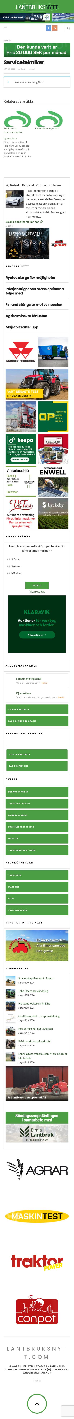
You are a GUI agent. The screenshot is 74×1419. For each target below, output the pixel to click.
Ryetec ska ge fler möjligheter (30, 277)
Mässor (13, 838)
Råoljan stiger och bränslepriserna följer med (35, 291)
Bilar (11, 898)
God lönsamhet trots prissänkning (39, 1016)
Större (15, 559)
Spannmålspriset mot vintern (35, 978)
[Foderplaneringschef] (49, 119)
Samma (15, 566)
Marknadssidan (17, 815)
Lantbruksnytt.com (37, 1353)
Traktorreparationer (21, 850)
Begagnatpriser (18, 792)
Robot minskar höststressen (35, 1028)
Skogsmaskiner (17, 910)
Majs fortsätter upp (22, 327)
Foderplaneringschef (46, 128)
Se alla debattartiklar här (23, 221)
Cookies (37, 1380)
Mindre (15, 573)
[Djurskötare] (19, 147)
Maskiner (14, 887)
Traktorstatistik (19, 803)
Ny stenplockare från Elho (34, 1003)
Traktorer (14, 875)
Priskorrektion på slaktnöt (34, 1041)
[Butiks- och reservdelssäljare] (18, 119)
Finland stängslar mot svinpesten (34, 304)
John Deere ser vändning (33, 990)
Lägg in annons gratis (22, 721)
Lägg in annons (18, 766)
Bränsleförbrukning (21, 827)
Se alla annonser (18, 709)
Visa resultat (37, 591)
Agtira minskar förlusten (26, 316)
